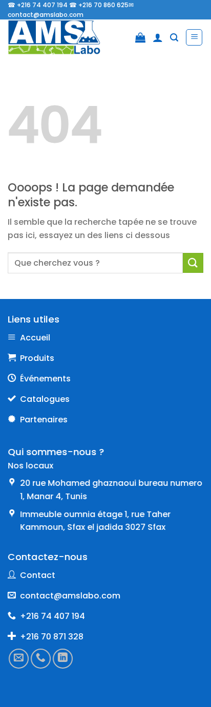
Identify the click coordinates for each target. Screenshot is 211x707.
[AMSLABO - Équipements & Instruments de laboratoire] (61, 37)
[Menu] (194, 37)
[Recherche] (174, 38)
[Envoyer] (193, 263)
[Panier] (140, 37)
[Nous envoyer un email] (19, 658)
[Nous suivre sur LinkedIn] (63, 658)
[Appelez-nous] (41, 658)
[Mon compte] (158, 37)
